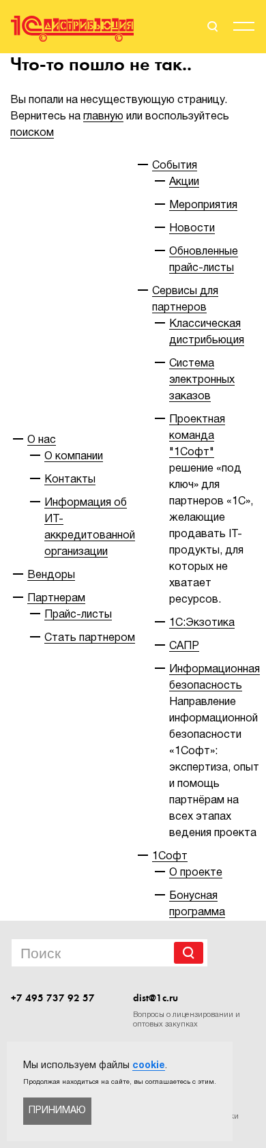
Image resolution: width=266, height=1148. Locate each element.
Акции (184, 182)
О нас (41, 440)
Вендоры (51, 575)
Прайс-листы (78, 615)
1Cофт (170, 856)
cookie (148, 1065)
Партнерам (56, 598)
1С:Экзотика (202, 623)
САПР (184, 646)
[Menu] (243, 28)
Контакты (69, 480)
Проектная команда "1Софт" (197, 436)
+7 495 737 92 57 (53, 998)
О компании (73, 456)
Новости (192, 228)
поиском (32, 133)
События (174, 166)
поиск (211, 26)
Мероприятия (203, 205)
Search (188, 953)
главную (103, 116)
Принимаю (57, 1110)
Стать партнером (89, 638)
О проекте (195, 873)
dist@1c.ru (155, 998)
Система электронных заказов (202, 380)
